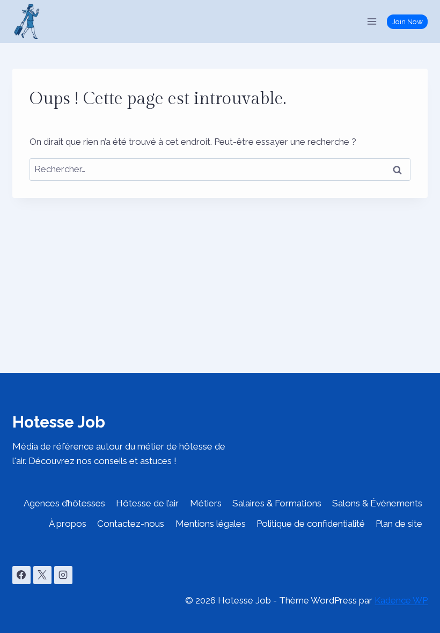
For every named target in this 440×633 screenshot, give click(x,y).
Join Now (407, 21)
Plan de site (399, 523)
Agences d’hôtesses (64, 503)
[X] (42, 575)
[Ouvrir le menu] (372, 21)
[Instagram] (63, 575)
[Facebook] (21, 575)
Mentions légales (210, 523)
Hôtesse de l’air (147, 503)
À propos (67, 523)
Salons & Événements (377, 503)
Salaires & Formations (276, 503)
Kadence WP (401, 600)
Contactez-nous (130, 523)
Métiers (206, 503)
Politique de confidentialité (310, 523)
